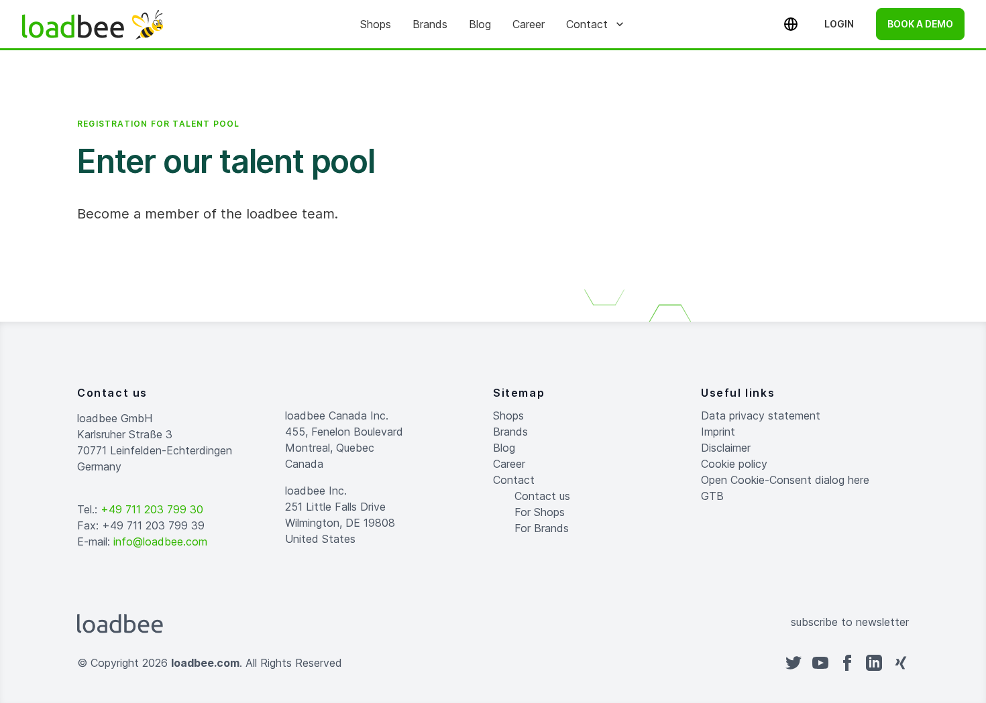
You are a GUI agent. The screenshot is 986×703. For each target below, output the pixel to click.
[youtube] (820, 663)
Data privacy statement (760, 415)
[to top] (506, 662)
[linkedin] (874, 663)
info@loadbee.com (160, 541)
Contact (587, 24)
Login (839, 23)
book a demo (920, 23)
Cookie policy (734, 463)
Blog (480, 24)
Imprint (718, 431)
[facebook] (847, 663)
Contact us (542, 496)
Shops (375, 24)
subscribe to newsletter (850, 622)
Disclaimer (726, 447)
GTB (712, 496)
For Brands (541, 528)
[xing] (901, 663)
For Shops (539, 512)
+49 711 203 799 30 (152, 509)
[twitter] (793, 663)
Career (528, 24)
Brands (430, 24)
